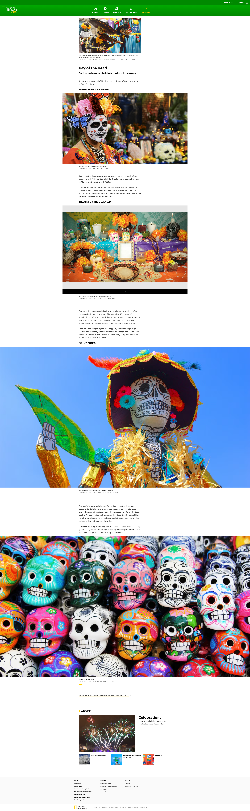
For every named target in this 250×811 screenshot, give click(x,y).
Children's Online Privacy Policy (83, 792)
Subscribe (127, 783)
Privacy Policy (78, 786)
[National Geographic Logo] (81, 809)
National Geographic (105, 783)
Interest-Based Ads (79, 794)
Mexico (84, 182)
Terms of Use (77, 783)
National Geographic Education (108, 786)
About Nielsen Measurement (82, 797)
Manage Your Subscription (132, 786)
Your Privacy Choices (80, 800)
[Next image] (183, 247)
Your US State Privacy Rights (82, 789)
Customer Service (104, 792)
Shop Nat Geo (103, 789)
